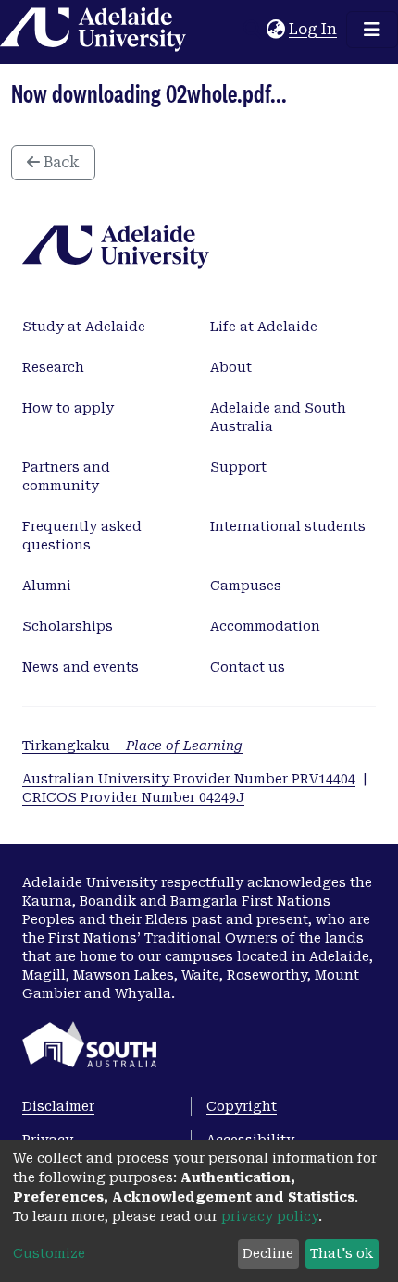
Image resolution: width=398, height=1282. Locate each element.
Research (53, 367)
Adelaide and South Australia (278, 417)
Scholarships (67, 626)
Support (238, 467)
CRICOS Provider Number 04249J (133, 797)
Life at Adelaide (263, 326)
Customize (49, 1253)
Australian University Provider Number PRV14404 (188, 778)
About (231, 367)
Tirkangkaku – (132, 745)
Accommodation (265, 626)
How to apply (68, 408)
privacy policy (269, 1216)
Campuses (245, 585)
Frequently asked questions (82, 535)
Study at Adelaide (83, 326)
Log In (314, 29)
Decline (268, 1253)
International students (288, 526)
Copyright (241, 1106)
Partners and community (66, 476)
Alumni (46, 585)
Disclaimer (58, 1106)
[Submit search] (252, 29)
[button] (275, 29)
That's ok (341, 1253)
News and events (80, 666)
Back (60, 162)
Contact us (247, 666)
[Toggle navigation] (372, 29)
